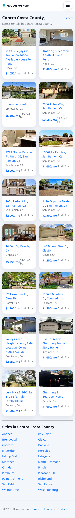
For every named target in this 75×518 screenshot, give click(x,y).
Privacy (48, 509)
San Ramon (45, 484)
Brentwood (9, 439)
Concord (7, 445)
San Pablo (8, 484)
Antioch (7, 434)
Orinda (7, 467)
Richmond (45, 478)
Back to (69, 18)
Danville (43, 445)
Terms (35, 509)
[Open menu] (67, 5)
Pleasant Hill (46, 473)
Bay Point (44, 434)
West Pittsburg (48, 490)
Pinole (42, 467)
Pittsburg (8, 473)
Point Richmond (12, 478)
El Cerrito (8, 451)
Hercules (44, 451)
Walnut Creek (11, 490)
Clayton (43, 439)
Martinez (8, 462)
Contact (61, 509)
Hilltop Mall (10, 456)
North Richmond (49, 462)
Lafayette (44, 456)
